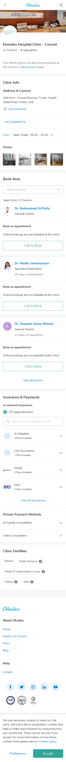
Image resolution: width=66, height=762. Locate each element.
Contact (7, 672)
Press (6, 643)
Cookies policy (48, 741)
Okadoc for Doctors (15, 636)
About (6, 629)
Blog (5, 650)
